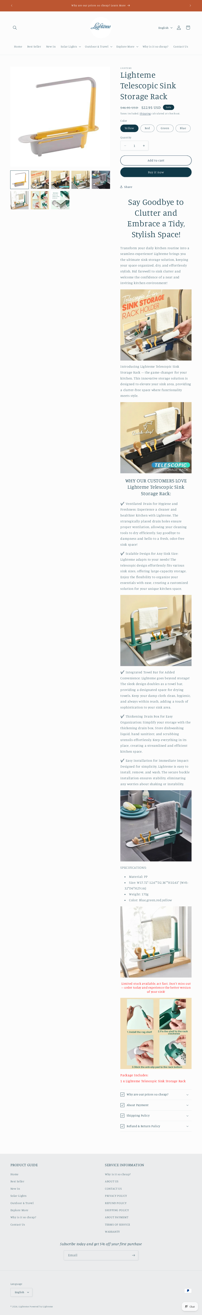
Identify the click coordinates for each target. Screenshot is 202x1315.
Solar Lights (18, 1195)
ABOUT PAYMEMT (116, 1217)
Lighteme (24, 1306)
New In (15, 1188)
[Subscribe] (133, 1255)
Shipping (145, 113)
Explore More (19, 1210)
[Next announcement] (190, 5)
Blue (183, 128)
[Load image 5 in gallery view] (101, 180)
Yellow (129, 128)
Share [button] (128, 186)
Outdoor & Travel (22, 1203)
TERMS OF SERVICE (117, 1224)
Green (165, 128)
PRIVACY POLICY (116, 1195)
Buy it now (156, 172)
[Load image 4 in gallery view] (80, 180)
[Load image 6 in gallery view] (19, 200)
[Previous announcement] (11, 5)
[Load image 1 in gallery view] (19, 180)
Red (147, 128)
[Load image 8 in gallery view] (60, 200)
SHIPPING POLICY (117, 1210)
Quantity (125, 137)
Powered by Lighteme (41, 1306)
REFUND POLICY (115, 1203)
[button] (15, 27)
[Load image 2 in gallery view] (40, 180)
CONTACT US (113, 1188)
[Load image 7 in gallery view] (40, 200)
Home (14, 1174)
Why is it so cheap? (23, 1217)
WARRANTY (112, 1231)
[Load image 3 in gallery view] (60, 180)
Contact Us (17, 1224)
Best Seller (17, 1181)
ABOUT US (112, 1181)
